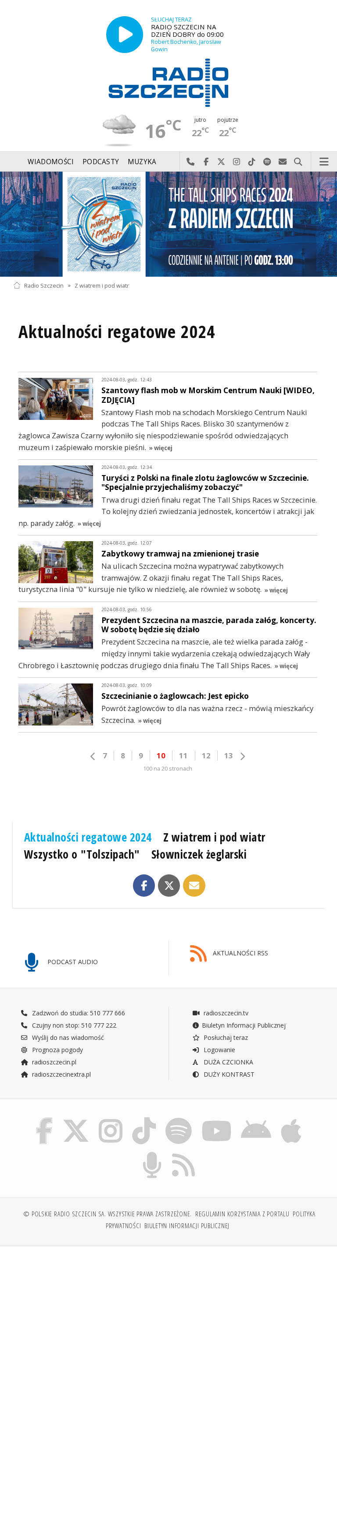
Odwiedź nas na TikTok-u (252, 162)
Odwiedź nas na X (221, 162)
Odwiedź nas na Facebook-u (206, 162)
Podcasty (100, 161)
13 (228, 755)
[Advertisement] (89, 1319)
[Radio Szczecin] (168, 83)
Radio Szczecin (44, 285)
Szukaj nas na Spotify (267, 162)
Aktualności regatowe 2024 (88, 837)
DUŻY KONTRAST (228, 1074)
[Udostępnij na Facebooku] (144, 885)
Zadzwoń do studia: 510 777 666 (77, 1013)
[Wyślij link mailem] (194, 885)
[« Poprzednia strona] (93, 756)
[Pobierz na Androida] (256, 1119)
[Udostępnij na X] (169, 885)
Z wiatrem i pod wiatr (102, 285)
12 (206, 755)
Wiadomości (51, 161)
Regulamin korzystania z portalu (242, 1214)
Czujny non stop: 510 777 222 (73, 1025)
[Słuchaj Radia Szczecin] (125, 34)
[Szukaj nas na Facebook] (44, 1119)
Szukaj (298, 162)
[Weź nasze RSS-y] (184, 1153)
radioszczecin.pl (53, 1062)
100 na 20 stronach (167, 768)
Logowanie (218, 1050)
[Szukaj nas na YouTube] (217, 1119)
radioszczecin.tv (225, 1013)
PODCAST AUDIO (72, 962)
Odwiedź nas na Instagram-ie (236, 162)
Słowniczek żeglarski (199, 854)
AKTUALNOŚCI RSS (239, 953)
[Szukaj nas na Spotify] (179, 1119)
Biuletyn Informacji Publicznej (244, 1025)
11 (183, 755)
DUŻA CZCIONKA (227, 1062)
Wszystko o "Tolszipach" (82, 854)
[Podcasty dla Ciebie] (152, 1153)
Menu (324, 162)
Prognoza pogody (56, 1050)
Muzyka (142, 161)
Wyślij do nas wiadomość (282, 162)
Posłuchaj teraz (225, 1037)
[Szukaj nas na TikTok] (144, 1119)
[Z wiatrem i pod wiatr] (168, 224)
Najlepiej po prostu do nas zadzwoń (190, 162)
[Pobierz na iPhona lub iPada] (291, 1119)
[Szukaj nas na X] (75, 1119)
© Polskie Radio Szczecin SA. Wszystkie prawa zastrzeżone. (107, 1214)
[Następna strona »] (242, 756)
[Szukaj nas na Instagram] (110, 1119)
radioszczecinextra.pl (60, 1074)
